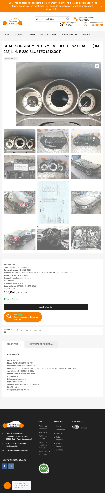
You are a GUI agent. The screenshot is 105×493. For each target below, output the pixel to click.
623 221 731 (97, 25)
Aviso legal (43, 432)
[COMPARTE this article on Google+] (26, 330)
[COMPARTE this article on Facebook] (16, 330)
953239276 (84, 20)
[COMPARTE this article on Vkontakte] (35, 330)
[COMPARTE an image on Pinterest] (30, 330)
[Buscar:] (52, 19)
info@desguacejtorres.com (17, 450)
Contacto (86, 34)
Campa (32, 34)
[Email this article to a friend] (39, 330)
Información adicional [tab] (41, 344)
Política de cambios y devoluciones (44, 445)
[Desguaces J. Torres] (13, 21)
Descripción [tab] (13, 344)
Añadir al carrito (45, 307)
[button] (97, 66)
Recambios (19, 34)
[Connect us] (4, 466)
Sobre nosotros (48, 34)
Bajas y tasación (69, 34)
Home (6, 34)
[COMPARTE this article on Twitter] (21, 330)
